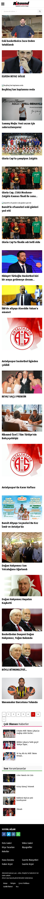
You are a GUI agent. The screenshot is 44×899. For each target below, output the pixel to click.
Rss (17, 887)
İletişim (13, 883)
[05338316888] (18, 834)
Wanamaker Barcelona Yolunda (20, 702)
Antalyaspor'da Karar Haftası (18, 487)
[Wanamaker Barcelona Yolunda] (22, 688)
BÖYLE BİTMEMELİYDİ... (14, 669)
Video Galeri (27, 843)
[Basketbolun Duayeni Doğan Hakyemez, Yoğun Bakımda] (22, 620)
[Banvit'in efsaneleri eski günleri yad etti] (16, 203)
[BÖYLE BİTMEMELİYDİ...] (22, 655)
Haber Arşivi (7, 864)
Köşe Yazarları (8, 847)
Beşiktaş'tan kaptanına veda (18, 89)
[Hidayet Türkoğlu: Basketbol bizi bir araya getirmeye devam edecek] (22, 261)
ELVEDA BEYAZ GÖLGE (14, 76)
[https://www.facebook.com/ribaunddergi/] (4, 834)
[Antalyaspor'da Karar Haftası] (22, 464)
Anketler (5, 851)
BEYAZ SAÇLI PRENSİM (14, 396)
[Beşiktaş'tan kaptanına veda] (12, 85)
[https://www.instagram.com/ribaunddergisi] (13, 834)
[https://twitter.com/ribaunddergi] (9, 834)
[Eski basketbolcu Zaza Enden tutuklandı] (22, 26)
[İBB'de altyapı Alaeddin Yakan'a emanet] (22, 295)
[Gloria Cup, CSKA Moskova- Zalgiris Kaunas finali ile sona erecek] (22, 178)
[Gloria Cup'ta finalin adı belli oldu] (22, 228)
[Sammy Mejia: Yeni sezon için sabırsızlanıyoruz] (22, 109)
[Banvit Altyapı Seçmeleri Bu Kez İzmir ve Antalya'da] (22, 508)
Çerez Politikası (24, 883)
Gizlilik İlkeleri (8, 887)
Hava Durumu (8, 860)
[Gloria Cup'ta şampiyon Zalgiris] (22, 144)
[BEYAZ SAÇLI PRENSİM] (22, 382)
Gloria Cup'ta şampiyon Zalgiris (19, 158)
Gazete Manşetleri (30, 860)
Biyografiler (27, 847)
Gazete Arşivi (28, 864)
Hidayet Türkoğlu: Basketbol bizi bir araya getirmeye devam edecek (20, 279)
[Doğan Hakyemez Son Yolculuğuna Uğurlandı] (22, 547)
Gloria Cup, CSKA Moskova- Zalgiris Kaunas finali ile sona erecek (19, 196)
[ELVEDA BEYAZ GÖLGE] (22, 62)
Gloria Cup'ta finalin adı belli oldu (21, 242)
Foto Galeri (7, 843)
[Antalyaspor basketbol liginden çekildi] (22, 338)
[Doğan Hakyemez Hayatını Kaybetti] (22, 585)
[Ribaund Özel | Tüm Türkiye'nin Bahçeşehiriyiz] (22, 418)
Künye (5, 883)
